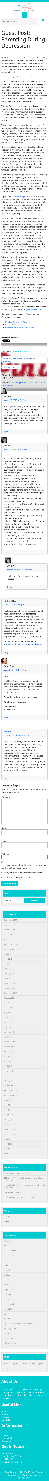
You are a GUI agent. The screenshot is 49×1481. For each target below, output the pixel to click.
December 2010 (10, 1124)
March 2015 (8, 939)
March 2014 (8, 964)
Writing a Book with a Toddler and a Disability (20, 360)
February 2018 (9, 925)
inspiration (8, 1289)
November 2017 (10, 930)
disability (7, 1275)
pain (25, 351)
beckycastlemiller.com (32, 309)
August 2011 (9, 1095)
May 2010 (8, 1149)
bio (5, 1255)
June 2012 (8, 1056)
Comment (6, 797)
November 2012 (10, 1042)
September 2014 (10, 944)
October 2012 (9, 1046)
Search (35, 21)
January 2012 (9, 1081)
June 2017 (8, 934)
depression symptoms (22, 196)
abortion (7, 1241)
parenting (33, 1364)
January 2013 (9, 1032)
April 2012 (8, 1066)
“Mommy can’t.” (10, 367)
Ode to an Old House (12, 1192)
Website (5, 854)
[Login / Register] (39, 21)
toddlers (7, 1333)
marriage (7, 1294)
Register (7, 1216)
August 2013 (9, 998)
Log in (6, 1221)
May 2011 (8, 1110)
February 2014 (9, 969)
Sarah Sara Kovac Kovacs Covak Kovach (19, 1323)
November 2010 (10, 1129)
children (6, 1364)
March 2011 (8, 1115)
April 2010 (8, 1154)
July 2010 (7, 1139)
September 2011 (10, 1090)
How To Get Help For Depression (16, 325)
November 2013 (10, 983)
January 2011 (9, 1119)
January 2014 (9, 973)
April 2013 (8, 1017)
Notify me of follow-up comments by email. (22, 872)
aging (6, 1246)
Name (4, 828)
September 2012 (10, 1051)
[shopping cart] (41, 21)
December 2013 (10, 978)
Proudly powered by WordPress (19, 1472)
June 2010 (8, 1144)
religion (7, 1319)
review (6, 1368)
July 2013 (7, 1003)
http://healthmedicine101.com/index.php (23, 644)
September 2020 (10, 920)
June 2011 (8, 1105)
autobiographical (11, 1250)
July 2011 (7, 1100)
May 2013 (8, 1012)
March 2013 (8, 1022)
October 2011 (9, 1085)
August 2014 (9, 949)
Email (3, 841)
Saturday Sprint (10, 1328)
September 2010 (10, 1134)
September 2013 (10, 993)
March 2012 (8, 1071)
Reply (5, 431)
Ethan (6, 1280)
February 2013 (9, 1027)
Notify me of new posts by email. (18, 877)
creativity (7, 1270)
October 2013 (9, 988)
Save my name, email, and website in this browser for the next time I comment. (23, 866)
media (6, 1299)
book (6, 1260)
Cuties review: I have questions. (16, 1173)
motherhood (16, 351)
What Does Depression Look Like (16, 322)
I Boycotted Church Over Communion (19, 1197)
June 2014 (8, 959)
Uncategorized (10, 1338)
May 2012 (8, 1061)
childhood (8, 1265)
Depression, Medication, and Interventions (19, 328)
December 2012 (10, 1037)
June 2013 (8, 1007)
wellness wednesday (12, 1343)
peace (41, 1364)
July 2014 (7, 954)
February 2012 (9, 1076)
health (6, 1285)
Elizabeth (8, 731)
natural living (9, 1309)
